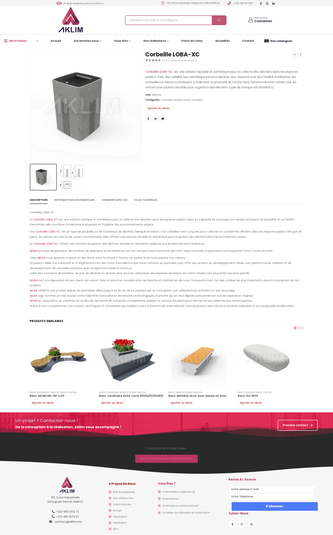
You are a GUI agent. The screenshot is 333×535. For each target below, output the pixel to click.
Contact (248, 41)
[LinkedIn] (273, 3)
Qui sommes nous (86, 41)
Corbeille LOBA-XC (159, 71)
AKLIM (33, 251)
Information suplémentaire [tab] (74, 200)
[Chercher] (219, 20)
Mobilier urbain (182, 99)
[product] (62, 359)
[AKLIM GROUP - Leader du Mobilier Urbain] (71, 20)
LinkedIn (155, 119)
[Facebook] (260, 3)
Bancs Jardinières (40, 392)
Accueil (55, 41)
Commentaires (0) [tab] (114, 200)
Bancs (171, 392)
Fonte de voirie (192, 41)
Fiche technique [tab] (145, 200)
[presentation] (31, 107)
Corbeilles (167, 99)
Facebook (148, 119)
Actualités (222, 41)
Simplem (197, 99)
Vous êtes (121, 41)
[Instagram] (267, 3)
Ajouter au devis (158, 108)
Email (163, 119)
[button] (295, 328)
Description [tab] (38, 200)
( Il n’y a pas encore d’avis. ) (179, 60)
